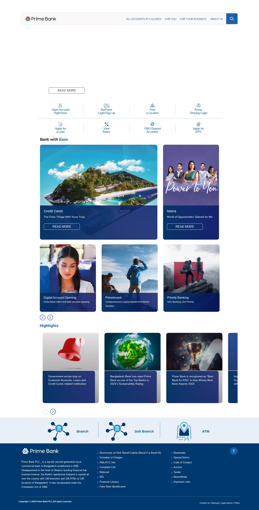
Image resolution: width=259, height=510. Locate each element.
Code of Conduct (182, 462)
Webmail (104, 472)
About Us (216, 19)
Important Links (182, 481)
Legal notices (227, 503)
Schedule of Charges (111, 457)
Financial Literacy (109, 481)
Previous (43, 317)
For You (170, 19)
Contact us (205, 503)
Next (50, 317)
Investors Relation (225, 8)
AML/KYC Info (107, 462)
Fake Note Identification (113, 486)
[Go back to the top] (234, 451)
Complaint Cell (107, 467)
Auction (177, 467)
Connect (186, 8)
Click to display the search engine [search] (232, 18)
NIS (102, 476)
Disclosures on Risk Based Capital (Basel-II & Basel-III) (130, 452)
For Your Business (193, 19)
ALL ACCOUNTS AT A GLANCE (143, 19)
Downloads (179, 452)
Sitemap (215, 503)
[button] (109, 91)
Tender (177, 472)
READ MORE (66, 90)
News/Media (180, 476)
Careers (202, 8)
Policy (237, 503)
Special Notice (181, 457)
